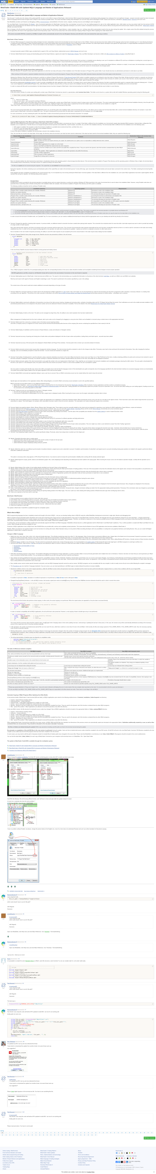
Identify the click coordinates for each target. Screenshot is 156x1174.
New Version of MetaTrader (30, 891)
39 (144, 1132)
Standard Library (127, 19)
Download (46, 1164)
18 (65, 1132)
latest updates (47, 1152)
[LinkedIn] (127, 1162)
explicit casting (91, 542)
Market (17, 1)
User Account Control (70, 77)
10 (36, 1132)
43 (6, 1135)
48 (24, 1135)
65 (88, 1135)
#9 (23, 1076)
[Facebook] (117, 1162)
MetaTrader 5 (119, 1150)
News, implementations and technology (50, 1154)
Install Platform (44, 1166)
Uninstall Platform (44, 1169)
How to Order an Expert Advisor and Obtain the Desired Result (74, 293)
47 (21, 1135)
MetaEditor (69, 44)
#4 (25, 942)
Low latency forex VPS (8, 1162)
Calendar (53, 4)
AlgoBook (37, 4)
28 (103, 1132)
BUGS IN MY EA (41, 891)
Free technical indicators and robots (12, 1152)
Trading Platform (48, 1150)
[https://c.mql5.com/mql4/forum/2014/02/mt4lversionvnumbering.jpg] (37, 795)
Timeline (80, 1152)
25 (92, 1132)
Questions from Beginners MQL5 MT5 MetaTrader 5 (22, 750)
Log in (134, 1)
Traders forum (6, 1164)
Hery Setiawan (11, 1041)
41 (151, 1132)
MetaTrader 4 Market (148, 25)
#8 (23, 1041)
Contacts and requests (84, 1164)
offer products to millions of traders (115, 54)
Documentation (28, 4)
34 (125, 1132)
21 (77, 1132)
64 (84, 1135)
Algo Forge (19, 4)
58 (62, 1135)
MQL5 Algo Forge (44, 1162)
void (32, 543)
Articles (4, 4)
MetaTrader (50, 1)
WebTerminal (62, 4)
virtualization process (30, 82)
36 (133, 1132)
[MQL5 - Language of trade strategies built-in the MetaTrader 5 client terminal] (4, 2)
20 (73, 1132)
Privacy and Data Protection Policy (87, 1160)
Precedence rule (17, 566)
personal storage (44, 21)
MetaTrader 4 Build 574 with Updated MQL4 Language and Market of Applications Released (33, 745)
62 (77, 1135)
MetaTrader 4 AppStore (78, 385)
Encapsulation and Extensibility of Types (24, 545)
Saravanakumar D (12, 894)
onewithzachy (11, 755)
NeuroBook (45, 4)
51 (36, 1135)
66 (92, 1135)
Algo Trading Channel (150, 4)
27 (99, 1132)
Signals (23, 1)
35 (129, 1132)
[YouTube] (124, 1162)
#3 (23, 914)
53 (43, 1135)
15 (54, 1132)
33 (122, 1132)
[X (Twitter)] (122, 1162)
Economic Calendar (132, 1156)
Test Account (11, 983)
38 (140, 1132)
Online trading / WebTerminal (10, 1150)
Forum (11, 1)
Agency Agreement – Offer (85, 1158)
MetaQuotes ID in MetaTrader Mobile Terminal (103, 303)
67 (26, 10)
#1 (23, 755)
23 (84, 1132)
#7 (25, 1009)
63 (80, 1135)
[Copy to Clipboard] (152, 95)
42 (2, 1135)
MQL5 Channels (120, 1156)
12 (43, 1132)
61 (73, 1135)
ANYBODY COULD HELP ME (16, 891)
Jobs (64, 291)
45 (13, 1135)
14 (51, 1132)
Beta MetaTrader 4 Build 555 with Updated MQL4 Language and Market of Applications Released (34, 748)
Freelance (30, 1)
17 (62, 1132)
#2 (25, 894)
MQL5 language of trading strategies (49, 1158)
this (39, 543)
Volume (18, 542)
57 (58, 1135)
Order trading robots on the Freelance (12, 1156)
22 (80, 1132)
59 (65, 1135)
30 (110, 1132)
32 (118, 1132)
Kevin (8, 958)
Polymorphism (17, 548)
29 (107, 1132)
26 (95, 1132)
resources (134, 19)
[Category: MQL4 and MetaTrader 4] (3, 10)
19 (69, 1132)
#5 (19, 958)
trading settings (101, 411)
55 (51, 1135)
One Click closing (23, 411)
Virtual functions (18, 551)
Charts (4, 1169)
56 (54, 1135)
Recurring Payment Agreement (86, 1156)
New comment (150, 10)
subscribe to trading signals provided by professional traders (43, 386)
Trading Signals (70, 408)
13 (47, 1132)
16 (58, 1132)
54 (47, 1135)
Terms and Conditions (83, 1154)
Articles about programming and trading (13, 1154)
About (79, 1150)
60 (69, 1135)
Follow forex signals (8, 1160)
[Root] (1, 10)
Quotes (43, 1)
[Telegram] (119, 1162)
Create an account (142, 1)
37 (136, 1132)
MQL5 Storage (74, 51)
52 (39, 1135)
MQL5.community (30, 408)
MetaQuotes (10, 13)
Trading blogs (6, 1166)
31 (114, 1132)
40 (148, 1132)
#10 (23, 1112)
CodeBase (11, 4)
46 (17, 1135)
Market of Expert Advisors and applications (14, 1158)
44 (9, 1135)
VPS (37, 1)
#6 (23, 983)
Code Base (106, 276)
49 (28, 1135)
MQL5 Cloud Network (45, 1160)
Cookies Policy (81, 1162)
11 (39, 1132)
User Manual (47, 1156)
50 (32, 1135)
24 (88, 1132)
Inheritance (17, 547)
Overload (16, 550)
